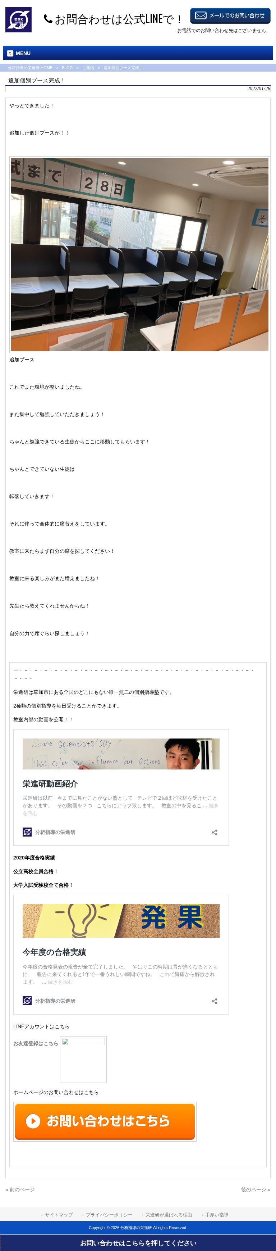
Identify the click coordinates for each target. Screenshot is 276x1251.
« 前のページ (20, 1189)
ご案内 (88, 68)
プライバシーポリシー (109, 1215)
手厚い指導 (217, 1215)
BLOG (67, 68)
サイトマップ (59, 1215)
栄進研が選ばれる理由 (169, 1215)
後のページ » (256, 1189)
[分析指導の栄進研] (18, 30)
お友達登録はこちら (36, 1043)
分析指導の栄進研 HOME (30, 68)
